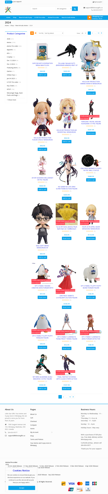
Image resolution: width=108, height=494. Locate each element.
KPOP (9, 89)
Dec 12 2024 (11, 60)
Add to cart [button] (42, 75)
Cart (31, 418)
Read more (91, 133)
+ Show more (11, 100)
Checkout (33, 421)
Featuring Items (12, 68)
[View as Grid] (32, 33)
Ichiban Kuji (11, 75)
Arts (8, 53)
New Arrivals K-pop (25, 17)
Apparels (10, 50)
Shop (14, 17)
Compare (33, 425)
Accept (21, 488)
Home (8, 17)
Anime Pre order (53, 17)
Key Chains (10, 86)
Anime (9, 42)
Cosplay (9, 57)
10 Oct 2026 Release (15, 466)
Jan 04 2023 (11, 78)
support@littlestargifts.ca (16, 436)
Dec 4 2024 (11, 64)
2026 (8, 39)
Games (9, 71)
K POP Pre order (39, 17)
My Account (34, 432)
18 (98, 33)
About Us (33, 414)
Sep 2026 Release (54, 475)
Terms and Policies (36, 439)
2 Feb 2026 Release (62, 466)
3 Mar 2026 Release (77, 466)
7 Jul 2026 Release (43, 468)
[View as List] (35, 33)
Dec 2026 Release (41, 475)
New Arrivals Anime (68, 17)
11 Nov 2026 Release (30, 466)
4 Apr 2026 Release (91, 466)
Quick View (43, 63)
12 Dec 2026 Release (46, 466)
